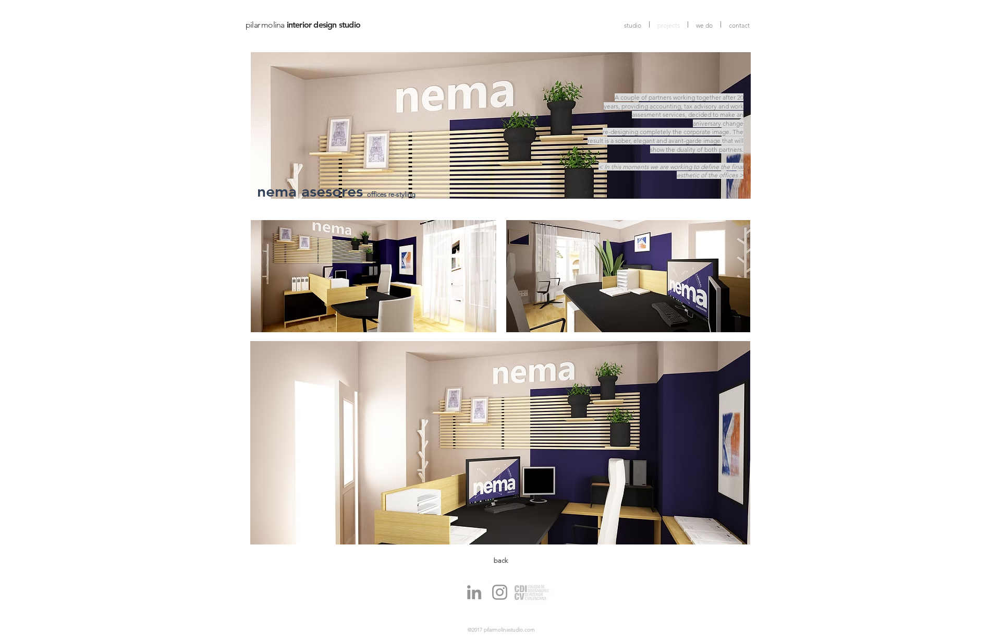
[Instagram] (500, 592)
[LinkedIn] (474, 592)
